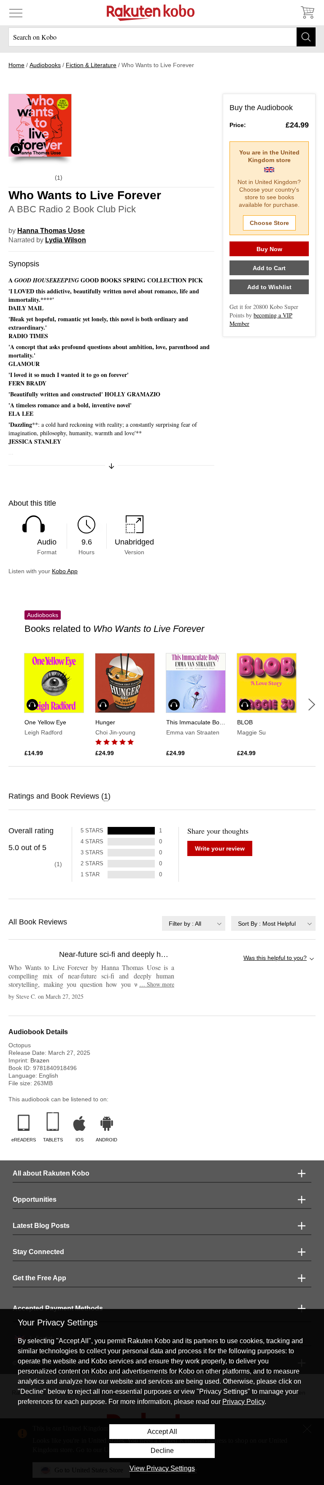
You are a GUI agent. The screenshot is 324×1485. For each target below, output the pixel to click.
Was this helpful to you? (275, 957)
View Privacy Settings (162, 1468)
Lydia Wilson (65, 240)
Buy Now (269, 249)
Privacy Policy (243, 1401)
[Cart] (307, 12)
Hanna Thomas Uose (51, 230)
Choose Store (269, 222)
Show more (156, 984)
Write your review (220, 848)
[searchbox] (162, 36)
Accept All (162, 1431)
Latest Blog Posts (41, 1225)
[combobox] (193, 923)
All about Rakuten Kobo (51, 1173)
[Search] (306, 36)
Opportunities (35, 1199)
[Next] (312, 704)
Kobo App (65, 571)
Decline (162, 1450)
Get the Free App (39, 1278)
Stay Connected (38, 1251)
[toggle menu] (15, 12)
